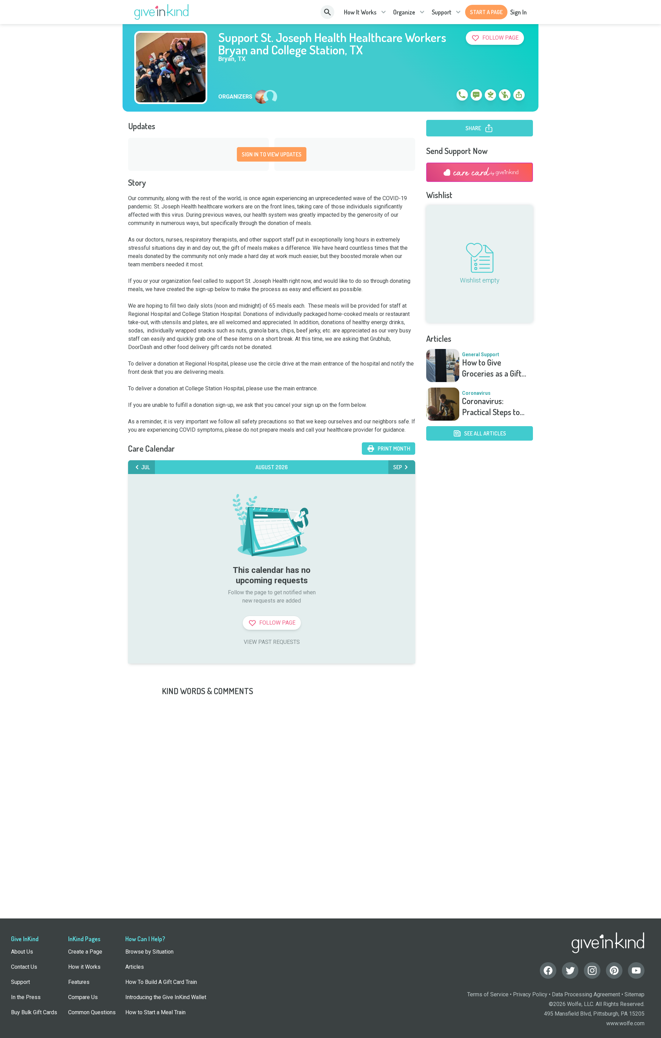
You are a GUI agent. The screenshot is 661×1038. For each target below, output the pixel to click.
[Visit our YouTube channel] (636, 970)
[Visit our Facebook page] (548, 970)
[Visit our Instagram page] (592, 970)
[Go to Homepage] (161, 12)
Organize (404, 12)
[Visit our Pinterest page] (614, 970)
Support (441, 12)
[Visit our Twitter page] (570, 970)
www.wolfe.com (625, 1023)
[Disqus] (330, 783)
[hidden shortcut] (446, 96)
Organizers (235, 97)
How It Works (360, 12)
